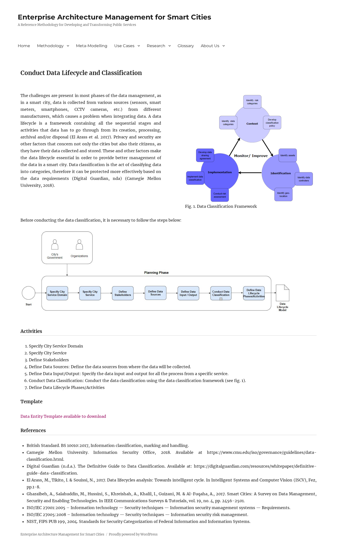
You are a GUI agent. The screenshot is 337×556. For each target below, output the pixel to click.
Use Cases (124, 45)
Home (24, 45)
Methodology (50, 45)
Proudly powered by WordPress (133, 534)
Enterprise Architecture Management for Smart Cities (114, 17)
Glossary (186, 45)
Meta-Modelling (91, 45)
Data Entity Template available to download (63, 416)
